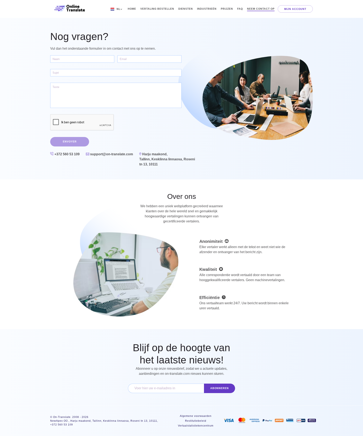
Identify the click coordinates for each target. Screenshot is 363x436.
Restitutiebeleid (195, 420)
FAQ (240, 8)
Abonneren (219, 388)
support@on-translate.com (111, 154)
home (132, 8)
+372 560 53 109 (67, 154)
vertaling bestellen (157, 8)
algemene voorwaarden (196, 416)
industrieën (207, 8)
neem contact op (261, 8)
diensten (185, 8)
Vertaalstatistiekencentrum (195, 425)
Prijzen (227, 8)
